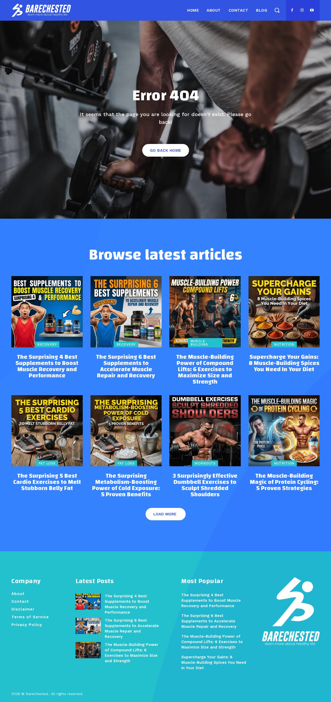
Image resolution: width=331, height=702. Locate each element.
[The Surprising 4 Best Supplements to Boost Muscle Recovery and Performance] (47, 311)
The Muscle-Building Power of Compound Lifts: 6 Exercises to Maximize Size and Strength (205, 369)
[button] (277, 10)
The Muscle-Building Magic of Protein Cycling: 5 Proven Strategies (284, 482)
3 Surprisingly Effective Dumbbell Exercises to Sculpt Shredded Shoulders (205, 485)
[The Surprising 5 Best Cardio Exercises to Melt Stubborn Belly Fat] (47, 431)
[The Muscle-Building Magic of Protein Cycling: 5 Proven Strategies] (284, 431)
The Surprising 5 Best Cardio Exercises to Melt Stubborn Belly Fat (47, 482)
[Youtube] (311, 10)
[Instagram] (302, 10)
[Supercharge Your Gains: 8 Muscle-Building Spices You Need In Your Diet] (284, 311)
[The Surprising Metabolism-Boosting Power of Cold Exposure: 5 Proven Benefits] (126, 431)
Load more (164, 514)
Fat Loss (47, 463)
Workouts (204, 463)
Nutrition (284, 344)
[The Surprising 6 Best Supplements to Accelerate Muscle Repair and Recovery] (126, 311)
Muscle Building (199, 342)
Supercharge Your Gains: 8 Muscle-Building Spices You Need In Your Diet (284, 363)
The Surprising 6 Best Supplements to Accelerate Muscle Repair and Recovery (126, 366)
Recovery (47, 344)
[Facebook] (292, 10)
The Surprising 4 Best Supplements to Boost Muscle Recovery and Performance (47, 366)
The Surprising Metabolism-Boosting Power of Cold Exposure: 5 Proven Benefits (126, 485)
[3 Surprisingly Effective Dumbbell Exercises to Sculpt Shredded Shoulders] (205, 431)
